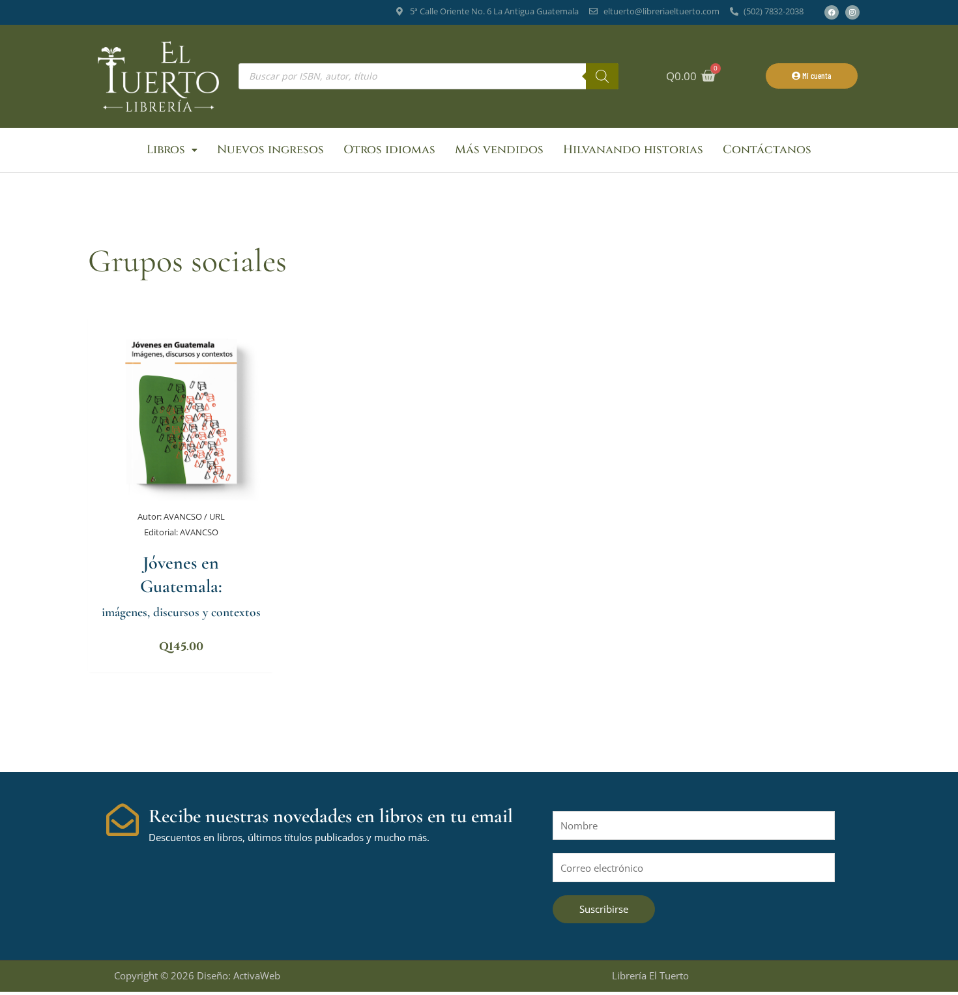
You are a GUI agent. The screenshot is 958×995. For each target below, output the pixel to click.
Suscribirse (603, 908)
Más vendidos (499, 149)
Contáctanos (767, 149)
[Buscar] (602, 76)
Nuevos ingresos (270, 149)
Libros (166, 149)
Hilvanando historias (633, 149)
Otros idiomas (389, 149)
